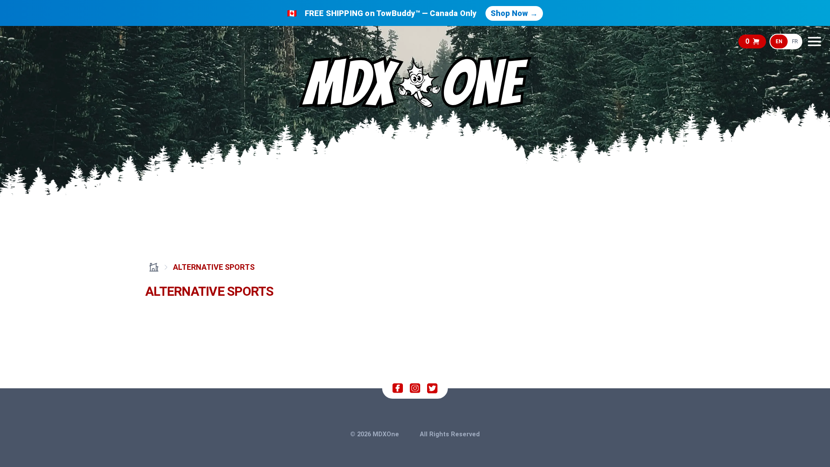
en (779, 41)
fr (795, 41)
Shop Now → (514, 13)
